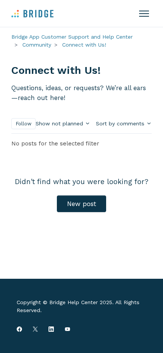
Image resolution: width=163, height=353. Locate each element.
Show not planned (60, 123)
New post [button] (81, 204)
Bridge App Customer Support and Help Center (72, 37)
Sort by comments (121, 123)
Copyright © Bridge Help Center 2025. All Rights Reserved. (78, 306)
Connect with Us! (84, 45)
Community (36, 45)
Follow (23, 124)
